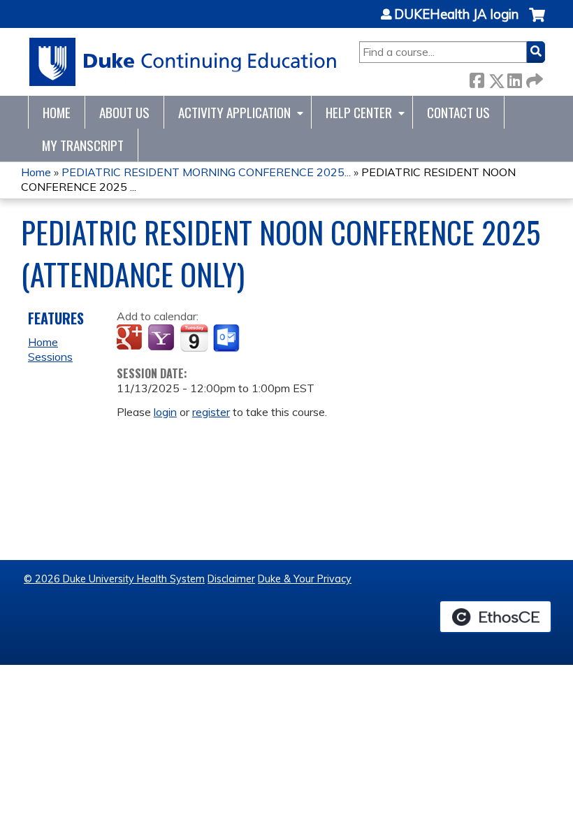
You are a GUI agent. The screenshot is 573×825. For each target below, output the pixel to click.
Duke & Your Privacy (304, 579)
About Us (124, 112)
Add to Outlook (227, 338)
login (165, 412)
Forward (533, 78)
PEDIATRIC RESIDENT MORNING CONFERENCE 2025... (206, 172)
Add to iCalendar (194, 338)
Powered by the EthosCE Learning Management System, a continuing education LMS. (495, 616)
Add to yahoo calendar (162, 338)
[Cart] (537, 22)
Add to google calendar (131, 338)
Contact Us (458, 112)
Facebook (477, 78)
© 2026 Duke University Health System (114, 579)
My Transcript (83, 145)
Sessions (50, 357)
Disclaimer (231, 579)
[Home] (183, 62)
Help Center (359, 112)
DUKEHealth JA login (456, 14)
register (211, 412)
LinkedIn (514, 78)
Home (57, 112)
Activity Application (234, 112)
